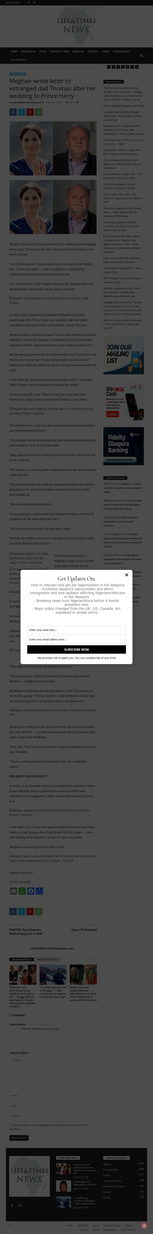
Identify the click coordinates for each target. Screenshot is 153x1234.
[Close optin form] (127, 575)
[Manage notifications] (144, 1226)
